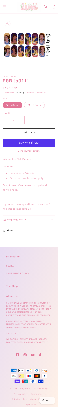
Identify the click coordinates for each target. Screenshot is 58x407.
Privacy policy (21, 394)
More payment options (29, 151)
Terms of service (39, 394)
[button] (4, 7)
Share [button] (10, 230)
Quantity (7, 113)
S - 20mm (12, 105)
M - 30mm (34, 105)
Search (11, 265)
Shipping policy (19, 399)
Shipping (20, 93)
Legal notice (31, 404)
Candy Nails (24, 388)
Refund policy (40, 389)
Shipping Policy (18, 273)
